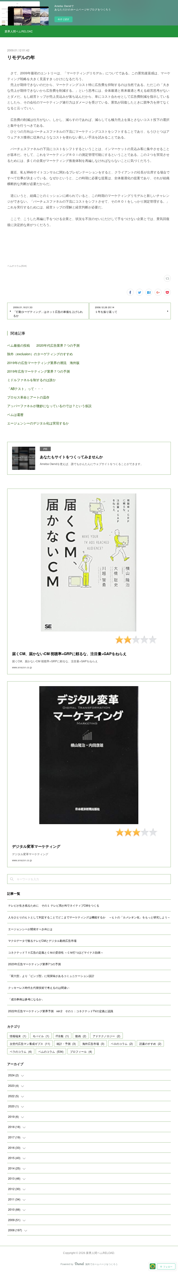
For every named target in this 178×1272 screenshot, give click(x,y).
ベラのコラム (21, 1051)
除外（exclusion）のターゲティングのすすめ (40, 354)
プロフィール (81, 1051)
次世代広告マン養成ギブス (30, 1044)
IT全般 (62, 1036)
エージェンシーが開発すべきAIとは (30, 929)
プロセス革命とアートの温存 (28, 397)
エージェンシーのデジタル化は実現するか (38, 423)
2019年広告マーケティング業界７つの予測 (38, 371)
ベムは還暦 (15, 414)
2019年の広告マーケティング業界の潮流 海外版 (43, 362)
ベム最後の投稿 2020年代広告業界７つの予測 (43, 345)
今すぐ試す (63, 19)
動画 (80, 1036)
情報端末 (18, 1036)
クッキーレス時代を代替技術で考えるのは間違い (38, 987)
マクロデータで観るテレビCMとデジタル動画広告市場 (42, 940)
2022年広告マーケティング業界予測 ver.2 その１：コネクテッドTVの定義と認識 (60, 1011)
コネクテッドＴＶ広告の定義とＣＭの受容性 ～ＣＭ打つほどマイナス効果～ (55, 952)
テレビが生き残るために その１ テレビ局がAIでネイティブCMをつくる (53, 905)
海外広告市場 (93, 1044)
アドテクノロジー (106, 1036)
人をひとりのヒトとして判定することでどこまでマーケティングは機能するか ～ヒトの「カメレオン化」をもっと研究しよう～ (89, 917)
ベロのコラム (122, 1044)
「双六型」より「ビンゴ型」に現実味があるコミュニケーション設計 (51, 976)
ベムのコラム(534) (17, 265)
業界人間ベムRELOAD (18, 31)
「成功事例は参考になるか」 (26, 999)
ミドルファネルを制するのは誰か (31, 379)
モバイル (41, 1036)
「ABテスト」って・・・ (25, 388)
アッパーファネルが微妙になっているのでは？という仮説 (49, 405)
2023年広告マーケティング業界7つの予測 (34, 964)
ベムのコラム (51, 1051)
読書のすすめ (150, 1044)
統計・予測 (66, 1044)
